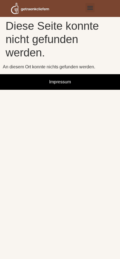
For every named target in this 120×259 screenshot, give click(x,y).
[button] (90, 7)
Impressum (60, 81)
